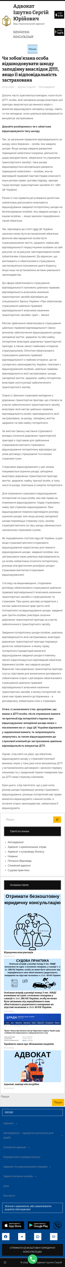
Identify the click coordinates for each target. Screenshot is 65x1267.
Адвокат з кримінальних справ (27, 846)
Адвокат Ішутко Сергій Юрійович (31, 12)
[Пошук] (57, 819)
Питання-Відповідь (20, 860)
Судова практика (18, 870)
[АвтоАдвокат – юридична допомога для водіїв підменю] (62, 1135)
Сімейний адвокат (19, 865)
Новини (13, 856)
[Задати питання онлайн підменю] (35, 1176)
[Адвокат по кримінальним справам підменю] (50, 1167)
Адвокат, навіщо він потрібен (21, 1084)
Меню (32, 49)
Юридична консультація (18, 952)
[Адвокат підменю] (16, 1123)
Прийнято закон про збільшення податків (29, 1044)
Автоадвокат (47, 86)
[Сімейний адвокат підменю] (29, 1147)
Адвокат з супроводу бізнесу (26, 851)
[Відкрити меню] (5, 1262)
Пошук (5, 1096)
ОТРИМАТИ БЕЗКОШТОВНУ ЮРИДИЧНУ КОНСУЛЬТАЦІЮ (32, 1249)
